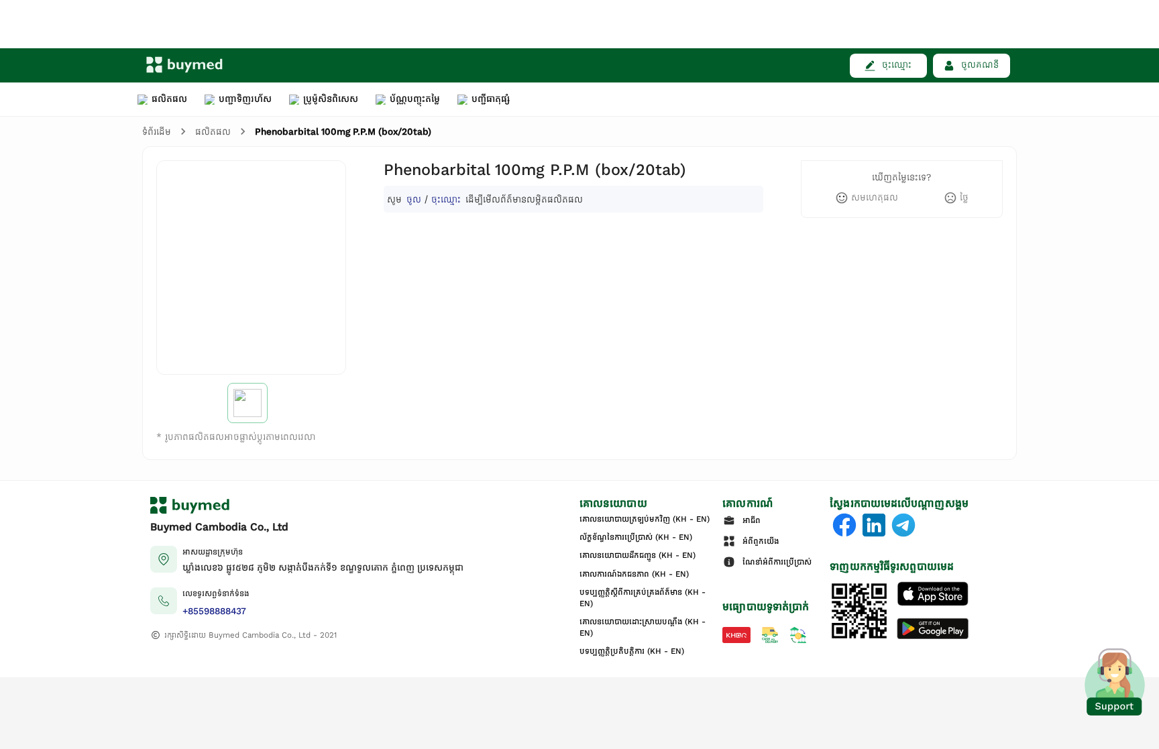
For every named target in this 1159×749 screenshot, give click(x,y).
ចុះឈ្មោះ (446, 199)
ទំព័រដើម (156, 131)
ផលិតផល (213, 131)
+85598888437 (214, 611)
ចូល (413, 199)
